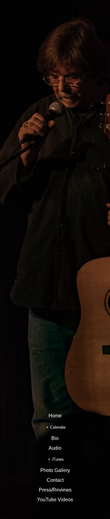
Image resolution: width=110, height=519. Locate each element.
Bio (55, 438)
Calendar (58, 427)
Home (55, 415)
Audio (55, 448)
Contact (55, 480)
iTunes (58, 459)
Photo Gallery (55, 470)
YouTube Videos (55, 499)
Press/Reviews (55, 490)
